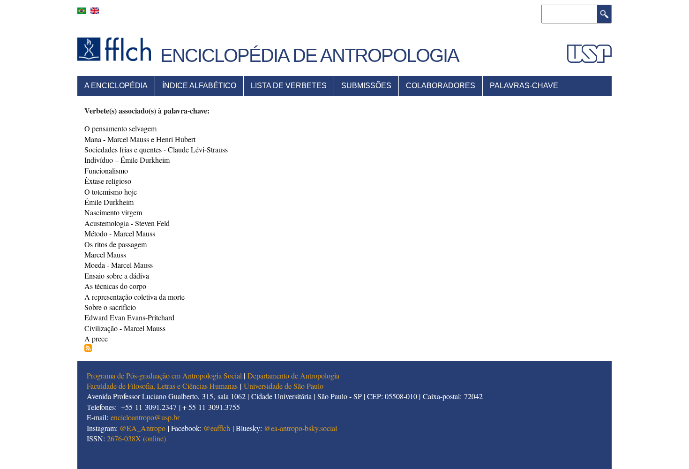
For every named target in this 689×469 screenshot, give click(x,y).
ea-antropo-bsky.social (304, 428)
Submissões (366, 86)
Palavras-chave (524, 86)
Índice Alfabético (199, 86)
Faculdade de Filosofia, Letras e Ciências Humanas (162, 386)
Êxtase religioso (107, 181)
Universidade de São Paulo (283, 386)
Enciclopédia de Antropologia (309, 55)
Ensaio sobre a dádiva (116, 275)
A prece (96, 338)
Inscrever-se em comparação (88, 348)
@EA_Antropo (142, 428)
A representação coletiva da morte (134, 297)
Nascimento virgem (113, 212)
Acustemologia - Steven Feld (127, 223)
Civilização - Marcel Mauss (124, 328)
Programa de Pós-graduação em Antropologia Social (164, 375)
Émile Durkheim (109, 202)
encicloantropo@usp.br (145, 417)
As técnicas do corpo (115, 286)
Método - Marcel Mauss (119, 233)
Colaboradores (440, 86)
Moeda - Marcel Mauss (118, 265)
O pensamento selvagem (120, 128)
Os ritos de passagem (115, 244)
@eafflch (216, 428)
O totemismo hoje (110, 192)
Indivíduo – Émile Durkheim (127, 160)
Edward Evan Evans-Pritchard (129, 317)
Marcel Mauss (105, 254)
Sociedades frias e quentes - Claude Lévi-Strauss (156, 149)
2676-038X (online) (136, 438)
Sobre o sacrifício (110, 307)
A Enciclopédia (116, 86)
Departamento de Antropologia (293, 375)
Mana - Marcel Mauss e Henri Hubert (139, 139)
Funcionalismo (106, 170)
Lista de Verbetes (289, 86)
